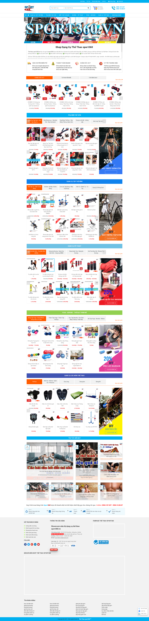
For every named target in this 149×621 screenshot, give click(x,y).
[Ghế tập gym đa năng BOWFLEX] (91, 225)
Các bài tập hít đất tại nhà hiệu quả (49, 471)
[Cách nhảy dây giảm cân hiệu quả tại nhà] (111, 471)
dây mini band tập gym (82, 609)
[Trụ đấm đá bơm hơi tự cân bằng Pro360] (48, 265)
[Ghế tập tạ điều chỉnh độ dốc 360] (62, 225)
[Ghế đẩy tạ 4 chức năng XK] (33, 225)
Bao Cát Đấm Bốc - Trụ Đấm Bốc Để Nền (36, 252)
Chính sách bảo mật (31, 537)
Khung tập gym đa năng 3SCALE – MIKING (48, 211)
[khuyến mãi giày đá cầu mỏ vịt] (110, 411)
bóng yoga (104, 609)
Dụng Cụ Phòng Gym (98, 187)
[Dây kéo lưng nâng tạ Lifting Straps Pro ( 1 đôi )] (62, 134)
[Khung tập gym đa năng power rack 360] (48, 225)
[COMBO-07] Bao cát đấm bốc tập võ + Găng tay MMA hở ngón (99, 103)
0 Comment (50, 477)
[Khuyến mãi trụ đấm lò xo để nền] (110, 281)
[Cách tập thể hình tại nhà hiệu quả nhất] (87, 461)
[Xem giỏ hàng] (98, 8)
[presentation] (28, 98)
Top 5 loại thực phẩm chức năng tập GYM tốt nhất (87, 495)
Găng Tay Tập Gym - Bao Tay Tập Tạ (34, 121)
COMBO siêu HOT (39, 77)
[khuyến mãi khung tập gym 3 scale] (110, 217)
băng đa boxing (28, 607)
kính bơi (104, 614)
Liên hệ (103, 1)
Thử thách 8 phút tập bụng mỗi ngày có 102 (111, 455)
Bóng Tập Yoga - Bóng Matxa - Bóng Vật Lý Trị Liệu (36, 318)
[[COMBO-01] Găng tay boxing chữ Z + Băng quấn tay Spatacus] (33, 91)
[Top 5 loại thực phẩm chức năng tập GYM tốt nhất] (87, 491)
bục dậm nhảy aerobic (108, 611)
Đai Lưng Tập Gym (98, 121)
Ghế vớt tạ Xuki (91, 210)
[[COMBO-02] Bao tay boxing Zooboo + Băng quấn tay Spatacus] (50, 91)
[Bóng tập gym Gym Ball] (77, 331)
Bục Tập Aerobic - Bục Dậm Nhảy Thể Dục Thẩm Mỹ (76, 318)
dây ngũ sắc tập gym (81, 611)
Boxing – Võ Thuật (77, 15)
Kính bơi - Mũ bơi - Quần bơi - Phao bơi (50, 381)
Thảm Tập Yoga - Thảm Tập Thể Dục (56, 318)
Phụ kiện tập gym (51, 15)
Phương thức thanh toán (32, 530)
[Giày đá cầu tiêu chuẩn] (33, 394)
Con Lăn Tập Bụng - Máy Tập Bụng (66, 187)
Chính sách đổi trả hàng (31, 534)
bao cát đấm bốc (28, 603)
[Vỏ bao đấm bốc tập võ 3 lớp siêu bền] (77, 265)
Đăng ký (121, 1)
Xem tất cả (119, 79)
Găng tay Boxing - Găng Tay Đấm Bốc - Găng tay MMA (56, 252)
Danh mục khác (116, 15)
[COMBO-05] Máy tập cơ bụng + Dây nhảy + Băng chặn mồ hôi (82, 103)
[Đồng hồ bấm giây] (33, 417)
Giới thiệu (82, 1)
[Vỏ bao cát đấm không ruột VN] (62, 265)
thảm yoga (105, 607)
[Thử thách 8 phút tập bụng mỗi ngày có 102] (111, 451)
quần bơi (104, 612)
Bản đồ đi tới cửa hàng (57, 534)
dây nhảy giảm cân (81, 614)
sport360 (87, 619)
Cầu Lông (66, 381)
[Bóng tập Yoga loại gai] (62, 354)
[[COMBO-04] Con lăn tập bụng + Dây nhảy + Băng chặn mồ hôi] (66, 91)
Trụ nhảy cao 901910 (91, 427)
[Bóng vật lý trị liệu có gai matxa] (33, 354)
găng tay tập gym (80, 603)
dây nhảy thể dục (80, 612)
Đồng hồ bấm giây (33, 427)
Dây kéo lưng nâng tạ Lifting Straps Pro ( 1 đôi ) (62, 145)
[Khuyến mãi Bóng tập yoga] (110, 348)
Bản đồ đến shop (96, 1)
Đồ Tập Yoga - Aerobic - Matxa (96, 318)
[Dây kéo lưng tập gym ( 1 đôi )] (91, 134)
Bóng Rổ (98, 381)
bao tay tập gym (80, 605)
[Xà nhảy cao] (77, 417)
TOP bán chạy (93, 77)
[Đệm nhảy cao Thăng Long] (77, 394)
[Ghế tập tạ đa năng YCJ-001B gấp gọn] (77, 225)
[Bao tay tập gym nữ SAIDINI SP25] (33, 134)
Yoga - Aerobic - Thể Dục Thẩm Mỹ (74, 312)
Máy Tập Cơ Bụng (64, 15)
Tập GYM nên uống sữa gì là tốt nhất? (111, 495)
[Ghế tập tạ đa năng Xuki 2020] (62, 200)
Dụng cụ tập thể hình (36, 15)
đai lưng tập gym (106, 603)
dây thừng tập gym (107, 605)
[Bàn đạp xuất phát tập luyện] (48, 417)
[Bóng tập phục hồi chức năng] (48, 354)
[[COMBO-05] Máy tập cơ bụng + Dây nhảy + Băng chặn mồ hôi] (82, 91)
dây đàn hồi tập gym (81, 607)
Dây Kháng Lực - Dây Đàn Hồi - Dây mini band (50, 121)
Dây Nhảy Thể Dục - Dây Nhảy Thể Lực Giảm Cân (66, 121)
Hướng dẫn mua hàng (31, 525)
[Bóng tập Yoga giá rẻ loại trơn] (33, 331)
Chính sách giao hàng (31, 532)
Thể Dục (34, 381)
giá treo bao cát (28, 609)
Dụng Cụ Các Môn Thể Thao (74, 375)
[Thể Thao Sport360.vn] (29, 8)
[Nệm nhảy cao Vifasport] (91, 394)
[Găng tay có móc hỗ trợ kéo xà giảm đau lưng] (48, 159)
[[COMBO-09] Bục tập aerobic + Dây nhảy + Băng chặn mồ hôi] (115, 91)
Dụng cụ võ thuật (74, 246)
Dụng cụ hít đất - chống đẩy (82, 121)
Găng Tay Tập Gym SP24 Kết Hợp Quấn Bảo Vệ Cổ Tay (48, 145)
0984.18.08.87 (120, 9)
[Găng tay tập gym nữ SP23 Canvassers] (91, 159)
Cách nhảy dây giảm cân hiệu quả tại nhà (111, 475)
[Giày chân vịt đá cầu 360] (62, 394)
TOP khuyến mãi (66, 77)
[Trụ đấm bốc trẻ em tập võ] (48, 288)
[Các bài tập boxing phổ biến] (38, 491)
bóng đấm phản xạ (29, 612)
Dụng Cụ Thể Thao (103, 15)
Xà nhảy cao (77, 427)
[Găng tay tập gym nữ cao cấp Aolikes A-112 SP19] (62, 159)
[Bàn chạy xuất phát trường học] (62, 417)
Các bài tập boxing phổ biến (38, 495)
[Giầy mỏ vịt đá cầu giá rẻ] (48, 394)
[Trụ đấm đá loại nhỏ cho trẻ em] (33, 288)
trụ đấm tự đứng (28, 614)
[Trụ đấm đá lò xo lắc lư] (33, 265)
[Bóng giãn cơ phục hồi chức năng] (91, 331)
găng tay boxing (28, 605)
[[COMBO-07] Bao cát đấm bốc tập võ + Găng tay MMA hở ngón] (98, 91)
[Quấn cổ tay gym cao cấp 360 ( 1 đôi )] (77, 134)
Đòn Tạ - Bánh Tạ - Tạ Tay (82, 187)
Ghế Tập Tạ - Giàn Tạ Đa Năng (34, 187)
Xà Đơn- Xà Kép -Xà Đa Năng (50, 187)
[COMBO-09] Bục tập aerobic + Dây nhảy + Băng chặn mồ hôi (115, 103)
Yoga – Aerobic (91, 15)
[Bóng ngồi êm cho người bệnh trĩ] (77, 354)
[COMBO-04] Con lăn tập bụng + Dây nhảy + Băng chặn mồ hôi (66, 103)
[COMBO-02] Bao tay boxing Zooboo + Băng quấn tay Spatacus (50, 103)
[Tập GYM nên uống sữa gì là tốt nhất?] (111, 491)
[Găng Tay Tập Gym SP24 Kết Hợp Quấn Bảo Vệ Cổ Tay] (48, 134)
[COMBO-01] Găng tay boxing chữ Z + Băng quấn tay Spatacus (34, 103)
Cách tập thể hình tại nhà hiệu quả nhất (86, 471)
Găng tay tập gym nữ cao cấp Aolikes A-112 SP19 (62, 169)
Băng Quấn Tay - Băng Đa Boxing (76, 252)
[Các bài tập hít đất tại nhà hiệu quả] (50, 461)
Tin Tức (88, 1)
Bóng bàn (82, 381)
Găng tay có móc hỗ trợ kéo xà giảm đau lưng (48, 169)
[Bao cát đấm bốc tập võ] (91, 265)
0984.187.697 (120, 7)
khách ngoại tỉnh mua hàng (32, 528)
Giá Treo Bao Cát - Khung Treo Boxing (96, 252)
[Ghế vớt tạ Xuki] (91, 200)
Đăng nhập (112, 1)
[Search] (88, 8)
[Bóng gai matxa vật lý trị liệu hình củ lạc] (48, 331)
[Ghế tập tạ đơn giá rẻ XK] (77, 200)
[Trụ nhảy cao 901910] (91, 417)
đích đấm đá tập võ (29, 611)
